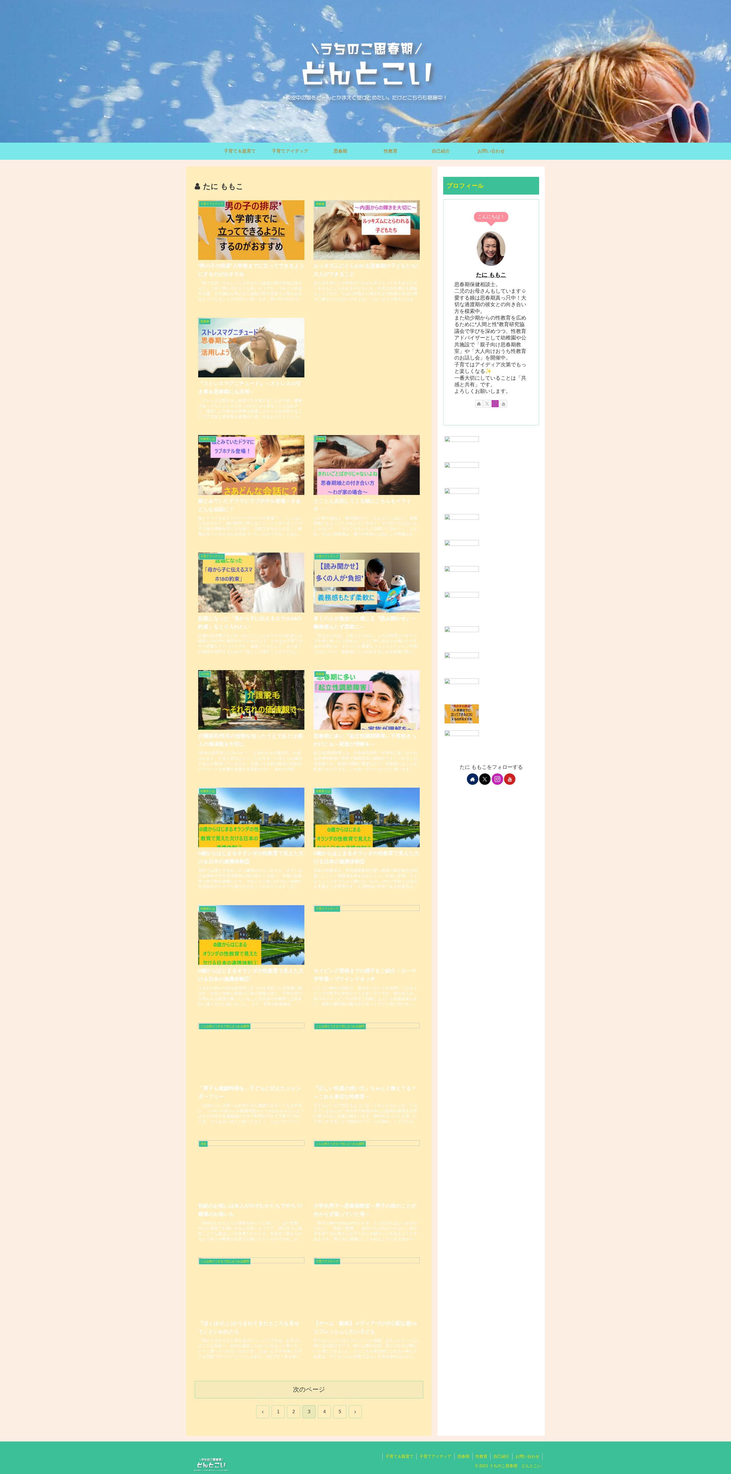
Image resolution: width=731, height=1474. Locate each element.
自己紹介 (501, 1456)
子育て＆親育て (399, 1456)
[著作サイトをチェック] (479, 403)
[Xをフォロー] (487, 403)
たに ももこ (491, 275)
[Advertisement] (366, 361)
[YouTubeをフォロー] (503, 403)
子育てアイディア (435, 1456)
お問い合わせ (527, 1456)
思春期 (463, 1456)
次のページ (309, 1389)
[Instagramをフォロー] (495, 403)
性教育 (481, 1456)
